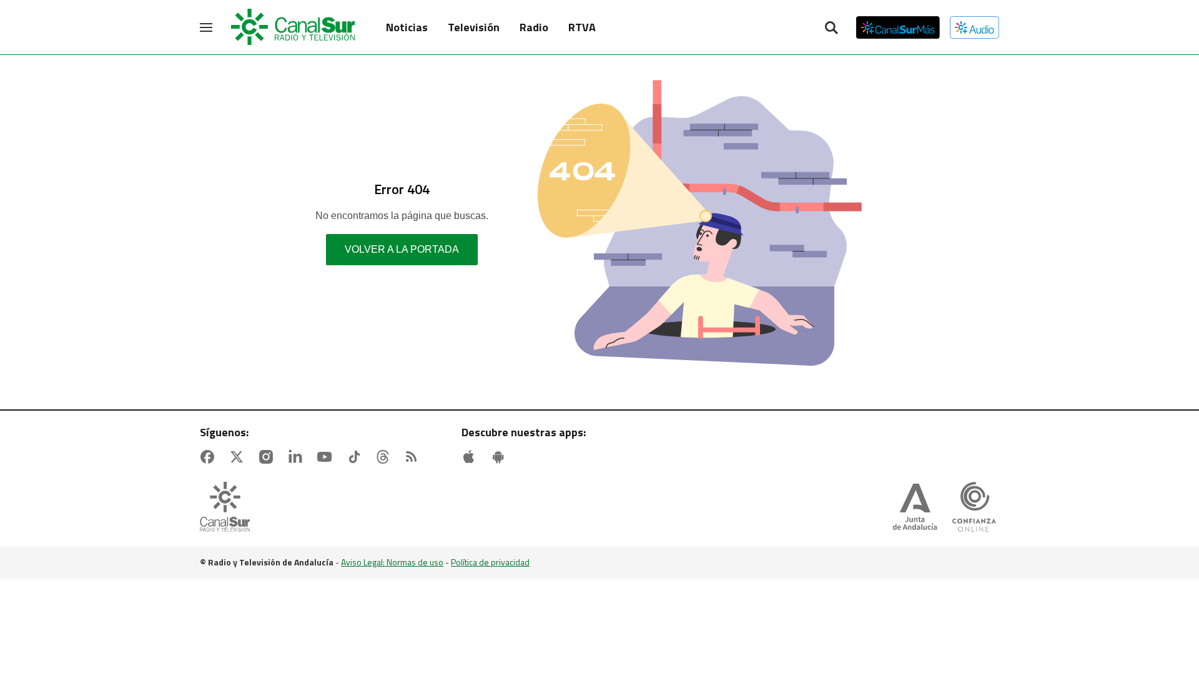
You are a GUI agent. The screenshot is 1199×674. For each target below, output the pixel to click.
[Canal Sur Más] (898, 27)
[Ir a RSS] (414, 456)
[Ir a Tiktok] (357, 456)
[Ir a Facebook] (210, 456)
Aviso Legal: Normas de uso (392, 562)
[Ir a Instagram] (269, 456)
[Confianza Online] (974, 508)
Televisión (474, 27)
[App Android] (501, 456)
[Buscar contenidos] (831, 28)
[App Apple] (471, 456)
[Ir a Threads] (385, 456)
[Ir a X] (239, 456)
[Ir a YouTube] (327, 456)
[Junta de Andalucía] (915, 508)
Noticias (407, 27)
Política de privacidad (490, 562)
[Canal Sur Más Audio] (974, 27)
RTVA (582, 27)
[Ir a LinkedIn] (298, 456)
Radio (534, 27)
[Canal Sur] (293, 27)
